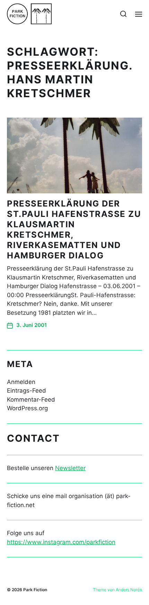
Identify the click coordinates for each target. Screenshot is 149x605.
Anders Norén (129, 589)
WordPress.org (27, 408)
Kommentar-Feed (31, 399)
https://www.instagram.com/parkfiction (61, 542)
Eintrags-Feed (26, 390)
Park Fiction (35, 589)
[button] (123, 14)
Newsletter (70, 468)
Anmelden (21, 381)
